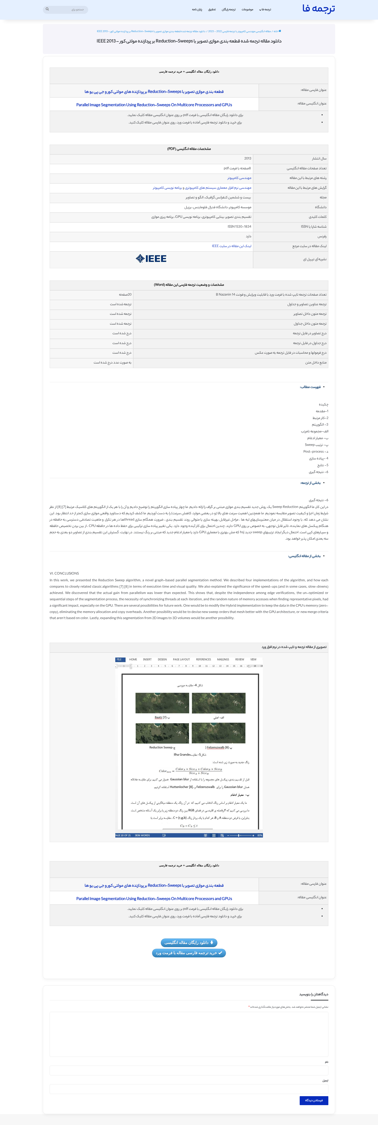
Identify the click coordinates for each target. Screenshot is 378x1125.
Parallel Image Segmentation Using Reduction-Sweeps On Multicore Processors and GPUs (154, 105)
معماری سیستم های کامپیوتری (206, 188)
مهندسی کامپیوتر (239, 178)
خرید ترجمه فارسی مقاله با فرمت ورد (186, 952)
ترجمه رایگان (229, 9)
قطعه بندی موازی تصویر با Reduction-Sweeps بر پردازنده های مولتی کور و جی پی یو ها (154, 92)
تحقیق (212, 9)
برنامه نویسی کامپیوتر (167, 188)
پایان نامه (197, 9)
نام (326, 1062)
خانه (276, 31)
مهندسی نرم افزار (240, 188)
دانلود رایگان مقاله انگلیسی (186, 942)
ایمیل (325, 1081)
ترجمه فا (266, 9)
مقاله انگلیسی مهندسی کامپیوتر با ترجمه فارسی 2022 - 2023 (239, 31)
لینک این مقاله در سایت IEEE (231, 246)
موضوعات (247, 9)
